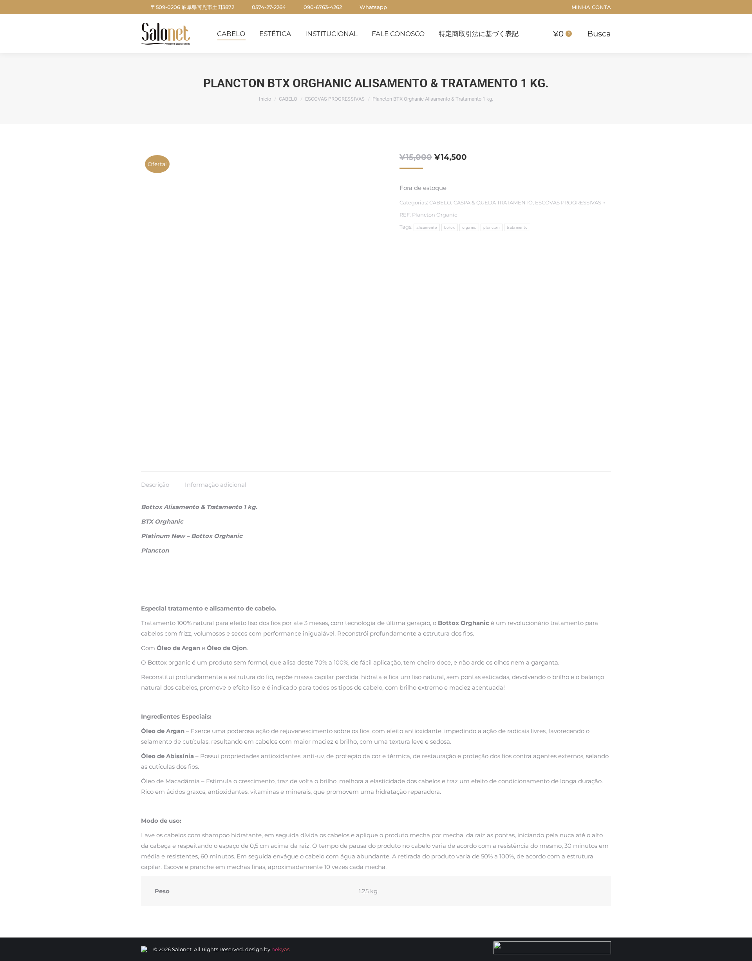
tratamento (517, 227)
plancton (491, 227)
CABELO (440, 202)
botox (449, 227)
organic (469, 227)
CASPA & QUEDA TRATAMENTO (493, 202)
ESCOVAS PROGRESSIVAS (568, 202)
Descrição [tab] (155, 484)
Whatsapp (373, 7)
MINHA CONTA (591, 7)
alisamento (426, 227)
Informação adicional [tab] (215, 484)
